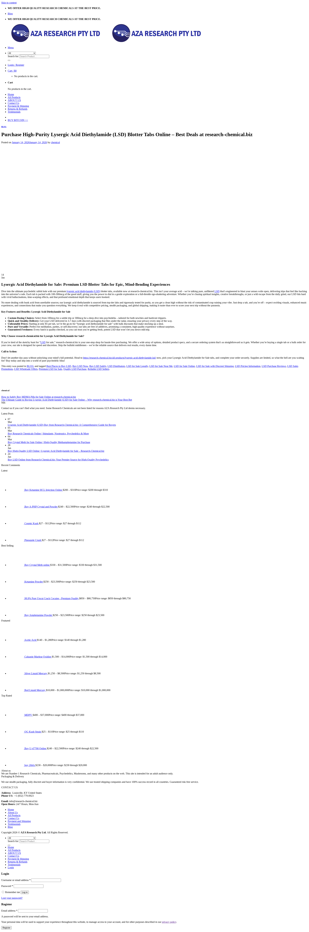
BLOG (3, 127)
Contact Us (13, 103)
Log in (25, 892)
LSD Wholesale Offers (25, 369)
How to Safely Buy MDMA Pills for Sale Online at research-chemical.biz (38, 396)
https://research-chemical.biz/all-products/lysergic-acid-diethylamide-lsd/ (119, 357)
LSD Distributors (116, 366)
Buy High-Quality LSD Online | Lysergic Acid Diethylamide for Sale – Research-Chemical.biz (56, 451)
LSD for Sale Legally (137, 366)
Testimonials (14, 111)
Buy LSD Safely (97, 366)
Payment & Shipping (18, 106)
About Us (13, 812)
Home (11, 94)
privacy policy (169, 922)
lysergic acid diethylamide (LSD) (83, 291)
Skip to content (9, 2)
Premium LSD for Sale (50, 369)
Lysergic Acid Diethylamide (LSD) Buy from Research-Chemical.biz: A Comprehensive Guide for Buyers (62, 425)
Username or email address (16, 880)
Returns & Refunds (17, 109)
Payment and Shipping (19, 821)
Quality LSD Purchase (74, 369)
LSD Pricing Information (247, 366)
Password (7, 886)
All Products (14, 97)
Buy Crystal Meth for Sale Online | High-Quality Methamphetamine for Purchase (49, 442)
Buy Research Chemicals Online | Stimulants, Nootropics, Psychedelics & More (48, 433)
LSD (217, 291)
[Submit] (9, 60)
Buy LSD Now (80, 366)
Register (6, 928)
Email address (9, 910)
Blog (10, 13)
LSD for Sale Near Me (161, 366)
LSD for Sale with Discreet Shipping (215, 366)
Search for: (13, 56)
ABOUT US (14, 100)
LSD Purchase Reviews (274, 366)
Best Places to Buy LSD (58, 366)
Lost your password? (12, 898)
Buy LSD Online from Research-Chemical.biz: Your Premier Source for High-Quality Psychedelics (58, 459)
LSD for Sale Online (184, 366)
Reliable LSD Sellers (98, 369)
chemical (55, 142)
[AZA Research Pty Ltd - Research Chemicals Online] (102, 42)
